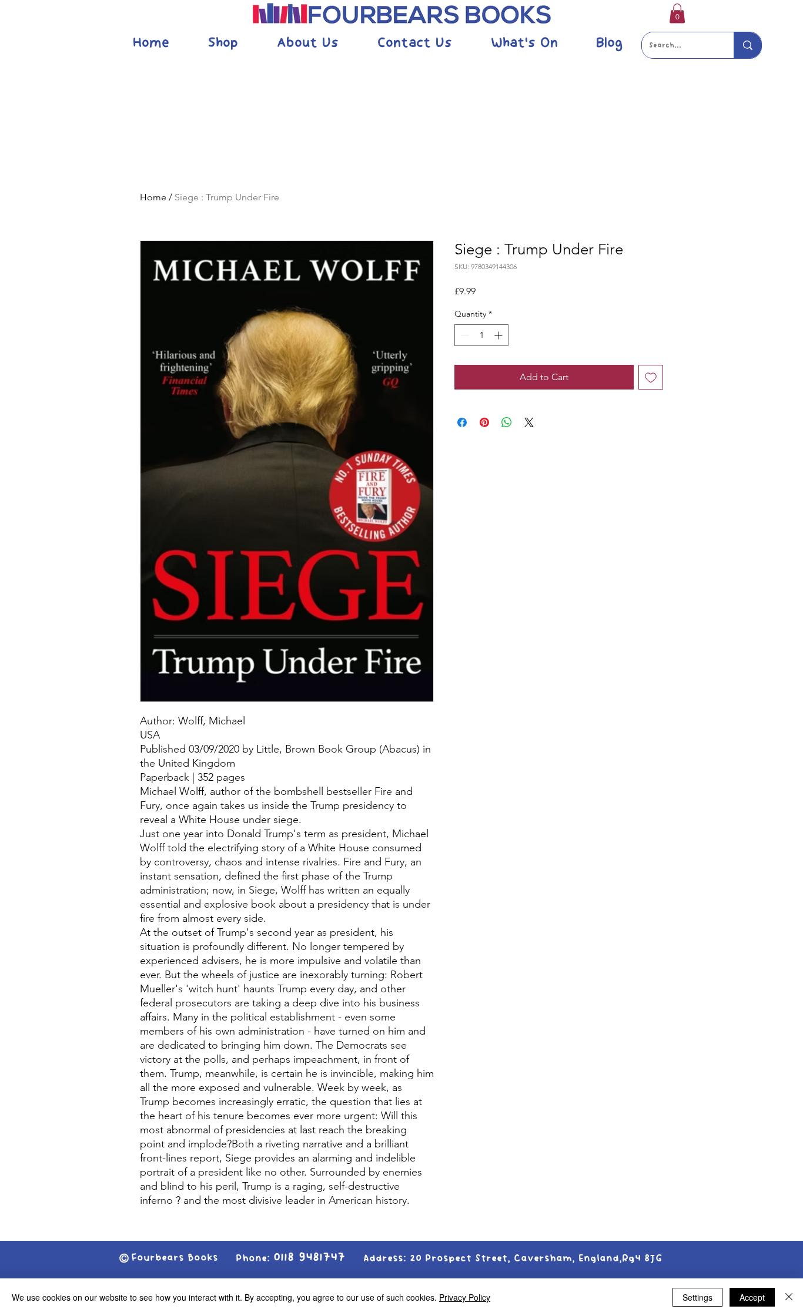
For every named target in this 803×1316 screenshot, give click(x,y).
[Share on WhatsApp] (507, 422)
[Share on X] (529, 422)
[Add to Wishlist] (650, 377)
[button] (677, 13)
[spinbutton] (481, 335)
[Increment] (499, 335)
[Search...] (747, 45)
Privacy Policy (464, 1297)
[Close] (789, 1297)
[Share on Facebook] (462, 422)
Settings (697, 1297)
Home (153, 197)
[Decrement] (463, 335)
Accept (752, 1297)
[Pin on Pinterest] (484, 422)
